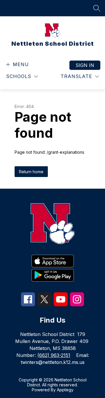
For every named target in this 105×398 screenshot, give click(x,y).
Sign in (85, 65)
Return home (31, 171)
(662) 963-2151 (53, 355)
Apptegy (65, 389)
